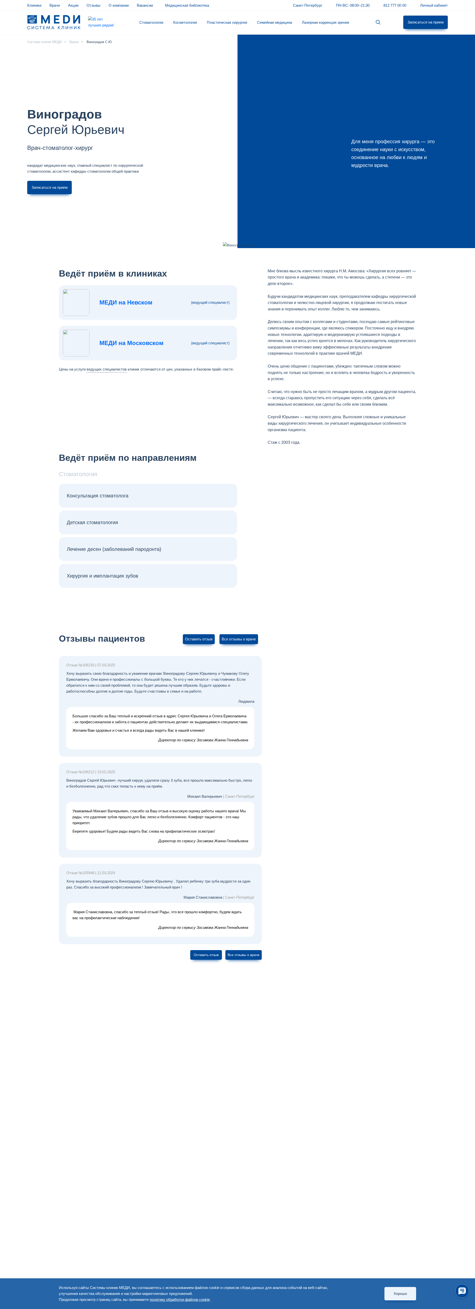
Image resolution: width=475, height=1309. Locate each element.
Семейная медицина (274, 22)
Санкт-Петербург (307, 5)
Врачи (54, 5)
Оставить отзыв (199, 639)
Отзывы (93, 5)
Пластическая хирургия (227, 22)
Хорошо (400, 1293)
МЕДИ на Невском (125, 302)
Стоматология (151, 22)
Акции (73, 5)
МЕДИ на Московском (131, 343)
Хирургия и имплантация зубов (102, 576)
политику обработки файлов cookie (180, 1299)
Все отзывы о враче (239, 639)
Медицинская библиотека (187, 5)
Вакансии (145, 5)
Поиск (378, 22)
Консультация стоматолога (97, 495)
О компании (119, 5)
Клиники (34, 5)
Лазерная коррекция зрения (325, 22)
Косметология (185, 22)
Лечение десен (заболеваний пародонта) (114, 549)
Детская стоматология (92, 522)
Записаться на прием (425, 22)
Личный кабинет (434, 5)
